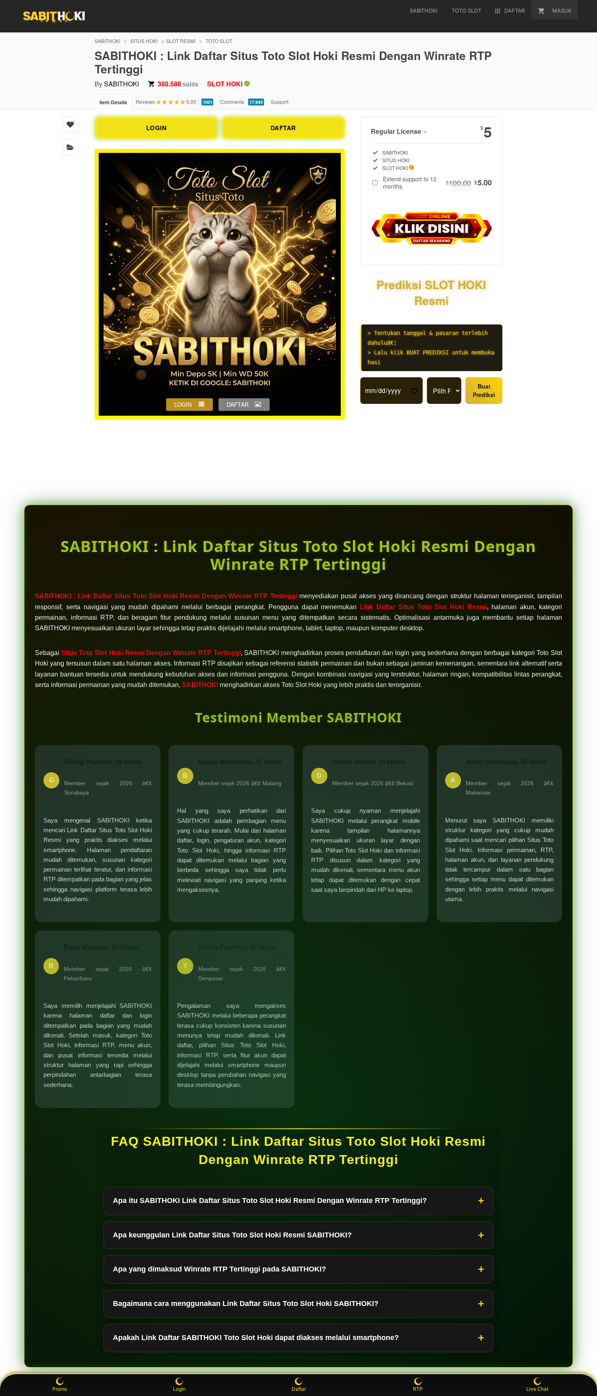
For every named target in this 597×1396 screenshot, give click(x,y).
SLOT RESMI (180, 40)
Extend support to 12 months (437, 182)
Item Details (113, 102)
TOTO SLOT (218, 40)
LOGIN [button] (183, 404)
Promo (59, 1389)
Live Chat (537, 1389)
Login (179, 1389)
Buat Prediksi (484, 390)
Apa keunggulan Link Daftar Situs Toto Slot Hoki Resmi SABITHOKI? (232, 1235)
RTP (418, 1389)
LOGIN (156, 127)
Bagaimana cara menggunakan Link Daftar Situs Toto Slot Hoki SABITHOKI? (246, 1303)
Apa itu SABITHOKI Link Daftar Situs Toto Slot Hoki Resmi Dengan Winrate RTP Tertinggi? (270, 1200)
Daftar (299, 1389)
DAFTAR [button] (238, 404)
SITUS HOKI (144, 40)
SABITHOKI (107, 40)
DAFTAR (283, 127)
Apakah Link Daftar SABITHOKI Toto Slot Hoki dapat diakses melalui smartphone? (256, 1338)
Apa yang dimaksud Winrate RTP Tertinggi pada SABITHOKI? (219, 1269)
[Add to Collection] (70, 147)
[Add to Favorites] (70, 124)
